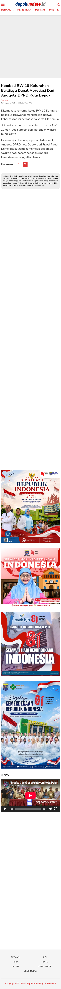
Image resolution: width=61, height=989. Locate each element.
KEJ (45, 957)
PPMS (45, 961)
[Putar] (5, 808)
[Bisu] (50, 808)
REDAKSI (15, 957)
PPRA (15, 961)
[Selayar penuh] (55, 808)
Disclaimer (44, 966)
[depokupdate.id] (30, 4)
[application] (30, 795)
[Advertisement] (30, 46)
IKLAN (16, 966)
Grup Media (30, 971)
